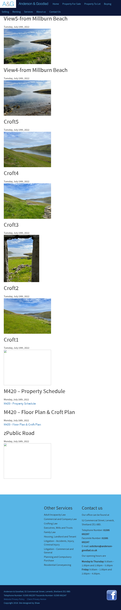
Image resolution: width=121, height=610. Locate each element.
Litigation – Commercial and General (59, 551)
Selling (5, 11)
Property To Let (92, 4)
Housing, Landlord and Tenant (60, 536)
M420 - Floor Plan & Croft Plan (22, 425)
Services (28, 11)
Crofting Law (50, 523)
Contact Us (55, 11)
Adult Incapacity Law (55, 514)
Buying (107, 4)
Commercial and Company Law (60, 519)
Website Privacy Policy (14, 599)
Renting (16, 11)
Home (56, 4)
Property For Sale (71, 4)
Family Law (49, 532)
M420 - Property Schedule (20, 404)
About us (41, 11)
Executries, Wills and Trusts (58, 527)
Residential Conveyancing (57, 565)
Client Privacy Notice (36, 599)
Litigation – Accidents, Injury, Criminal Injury (59, 542)
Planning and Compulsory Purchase (57, 558)
